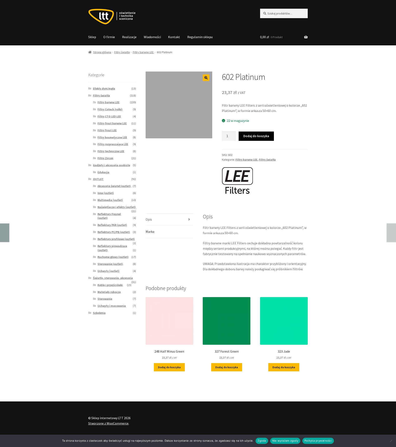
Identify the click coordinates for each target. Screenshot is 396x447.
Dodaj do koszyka (256, 136)
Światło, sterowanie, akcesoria (113, 278)
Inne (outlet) (106, 193)
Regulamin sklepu (200, 37)
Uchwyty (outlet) (108, 271)
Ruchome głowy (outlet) (113, 257)
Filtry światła (122, 52)
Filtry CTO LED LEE (109, 116)
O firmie (109, 37)
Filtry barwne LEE (143, 52)
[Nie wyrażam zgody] (391, 441)
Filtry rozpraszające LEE (113, 144)
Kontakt (174, 37)
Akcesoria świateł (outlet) (114, 186)
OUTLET (98, 179)
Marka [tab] (150, 231)
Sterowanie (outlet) (110, 264)
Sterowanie (105, 299)
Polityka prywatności (318, 440)
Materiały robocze (109, 292)
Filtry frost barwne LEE (112, 123)
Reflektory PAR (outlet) (112, 225)
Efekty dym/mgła (104, 88)
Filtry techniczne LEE (111, 151)
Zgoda (262, 440)
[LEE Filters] (237, 180)
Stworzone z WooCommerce (108, 423)
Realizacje (129, 37)
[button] (206, 77)
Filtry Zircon (105, 158)
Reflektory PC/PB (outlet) (114, 232)
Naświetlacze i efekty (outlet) (117, 207)
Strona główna (102, 52)
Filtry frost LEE (107, 130)
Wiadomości (152, 37)
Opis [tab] (149, 219)
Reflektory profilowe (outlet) (116, 239)
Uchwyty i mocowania (112, 306)
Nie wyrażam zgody (285, 440)
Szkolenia (99, 313)
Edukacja (103, 172)
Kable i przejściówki (110, 285)
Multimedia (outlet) (110, 200)
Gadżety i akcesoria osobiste (111, 165)
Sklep (92, 37)
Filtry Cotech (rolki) (110, 109)
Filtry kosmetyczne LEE (112, 137)
